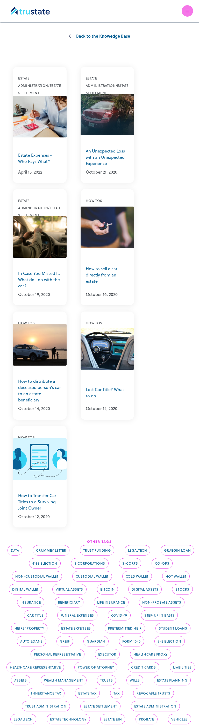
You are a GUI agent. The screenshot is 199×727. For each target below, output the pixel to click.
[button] (187, 11)
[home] (30, 11)
